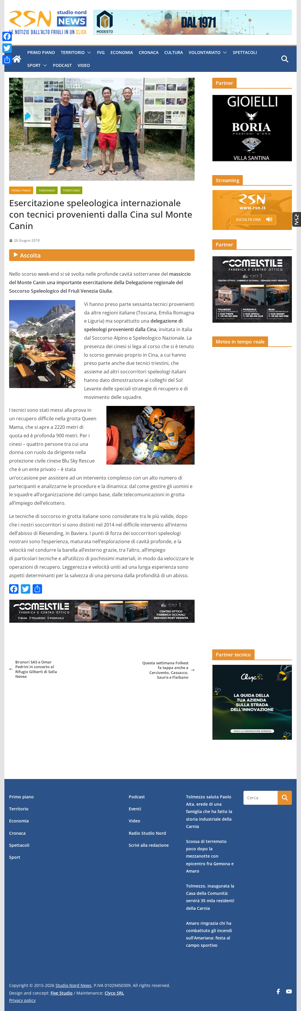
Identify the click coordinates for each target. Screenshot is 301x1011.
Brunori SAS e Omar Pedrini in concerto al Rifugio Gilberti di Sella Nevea (36, 669)
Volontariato (204, 52)
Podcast (62, 65)
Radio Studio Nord (147, 833)
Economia (122, 52)
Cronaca (148, 52)
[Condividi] (7, 60)
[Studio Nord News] (16, 59)
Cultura (173, 52)
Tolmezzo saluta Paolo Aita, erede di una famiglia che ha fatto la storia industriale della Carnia (209, 811)
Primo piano (41, 52)
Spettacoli (245, 52)
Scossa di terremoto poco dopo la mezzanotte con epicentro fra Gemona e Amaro (210, 856)
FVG (101, 52)
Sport (34, 65)
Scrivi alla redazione (149, 845)
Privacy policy (22, 1000)
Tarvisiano (47, 190)
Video (84, 65)
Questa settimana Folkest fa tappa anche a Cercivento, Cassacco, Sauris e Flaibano (165, 670)
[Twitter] (7, 48)
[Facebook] (7, 36)
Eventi (135, 809)
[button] (88, 52)
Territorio (73, 52)
